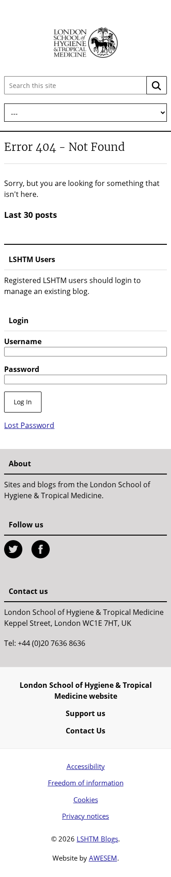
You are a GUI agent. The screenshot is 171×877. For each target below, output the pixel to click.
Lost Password (29, 425)
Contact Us (85, 731)
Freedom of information (86, 782)
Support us (85, 713)
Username (22, 341)
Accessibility (86, 766)
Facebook (40, 549)
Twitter (13, 549)
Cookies (85, 799)
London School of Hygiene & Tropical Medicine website (86, 690)
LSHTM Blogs (97, 838)
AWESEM (103, 857)
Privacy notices (85, 815)
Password (21, 369)
